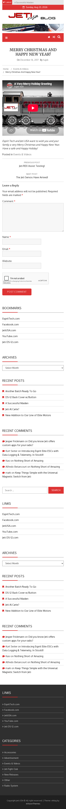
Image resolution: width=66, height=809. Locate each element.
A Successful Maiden (16, 403)
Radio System (11, 785)
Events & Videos (22, 154)
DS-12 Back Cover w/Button (20, 397)
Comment (8, 201)
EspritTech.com (11, 318)
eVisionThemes (33, 803)
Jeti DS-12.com (10, 342)
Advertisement (11, 758)
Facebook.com (10, 324)
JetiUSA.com (9, 330)
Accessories (10, 752)
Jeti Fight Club (11, 769)
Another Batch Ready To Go (20, 391)
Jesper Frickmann (15, 441)
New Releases (11, 774)
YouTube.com (10, 336)
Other (7, 780)
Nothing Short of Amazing (28, 460)
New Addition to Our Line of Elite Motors (28, 415)
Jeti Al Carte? (12, 409)
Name (6, 236)
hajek (45, 60)
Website (7, 261)
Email (6, 249)
